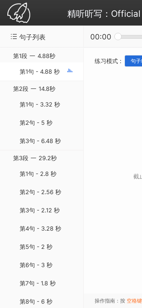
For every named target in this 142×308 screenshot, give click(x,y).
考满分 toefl (18, 13)
